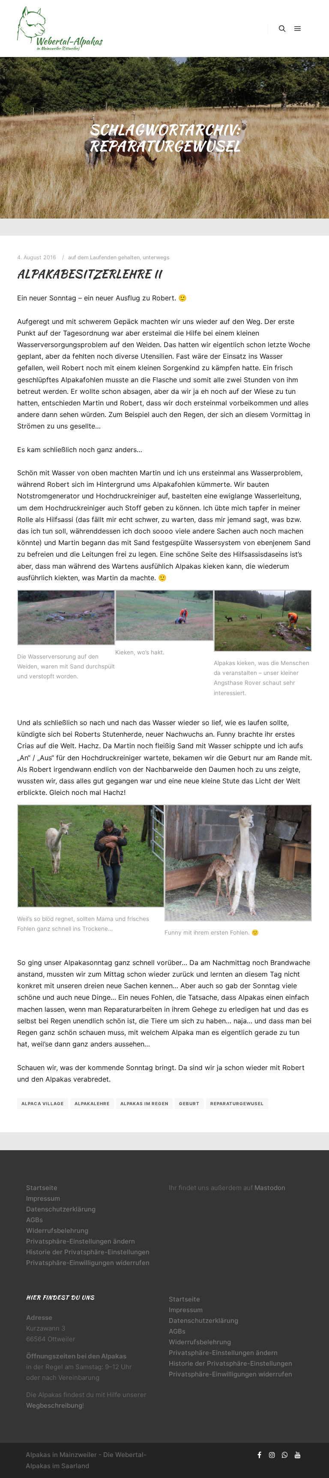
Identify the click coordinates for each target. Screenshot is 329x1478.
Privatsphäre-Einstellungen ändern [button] (80, 1241)
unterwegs (156, 257)
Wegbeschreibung (54, 1405)
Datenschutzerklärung (61, 1209)
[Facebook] (259, 1454)
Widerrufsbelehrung (57, 1230)
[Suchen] (282, 28)
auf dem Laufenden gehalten (104, 257)
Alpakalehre (92, 1103)
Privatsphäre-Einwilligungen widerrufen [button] (88, 1263)
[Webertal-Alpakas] (60, 28)
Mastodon (269, 1188)
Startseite (41, 1188)
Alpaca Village (42, 1103)
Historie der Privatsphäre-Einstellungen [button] (88, 1252)
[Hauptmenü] (297, 28)
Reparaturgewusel (237, 1103)
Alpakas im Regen (144, 1103)
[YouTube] (297, 1454)
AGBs (34, 1220)
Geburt (189, 1103)
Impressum (43, 1198)
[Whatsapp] (284, 1454)
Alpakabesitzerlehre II (89, 274)
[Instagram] (272, 1454)
